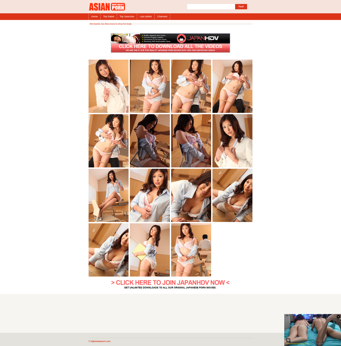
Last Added (146, 16)
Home (94, 16)
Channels (162, 16)
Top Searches (127, 16)
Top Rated (108, 16)
